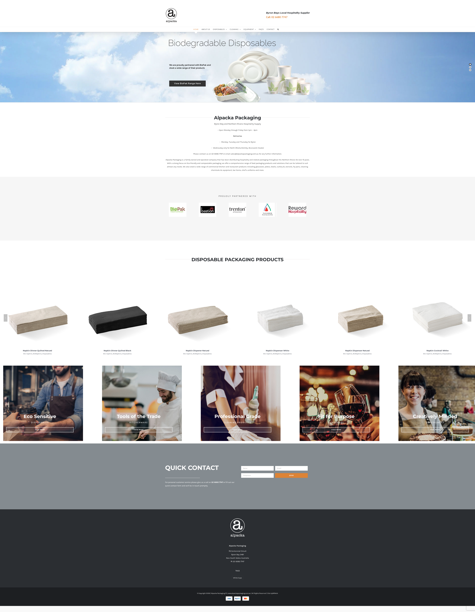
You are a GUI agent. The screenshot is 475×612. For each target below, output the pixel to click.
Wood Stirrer (117, 350)
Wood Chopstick (198, 350)
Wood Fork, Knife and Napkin (37, 350)
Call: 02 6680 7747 (276, 17)
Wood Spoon (277, 350)
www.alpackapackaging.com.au (239, 593)
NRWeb (275, 593)
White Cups (237, 578)
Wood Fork (437, 350)
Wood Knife (357, 350)
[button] (278, 29)
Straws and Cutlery (38, 354)
